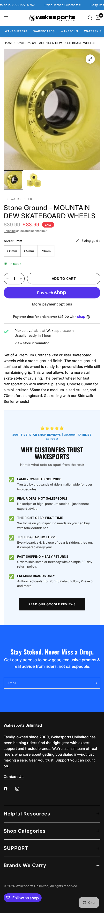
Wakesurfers (16, 31)
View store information (32, 343)
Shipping (9, 231)
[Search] (90, 18)
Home (8, 43)
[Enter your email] (95, 683)
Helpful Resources (27, 814)
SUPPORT (16, 848)
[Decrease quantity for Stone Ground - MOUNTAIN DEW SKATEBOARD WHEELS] (7, 278)
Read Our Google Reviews (52, 604)
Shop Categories (25, 831)
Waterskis (93, 31)
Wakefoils (69, 31)
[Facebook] (9, 789)
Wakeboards (44, 31)
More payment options (52, 304)
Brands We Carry (25, 865)
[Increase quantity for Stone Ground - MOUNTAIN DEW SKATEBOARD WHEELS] (20, 278)
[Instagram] (20, 789)
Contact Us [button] (13, 777)
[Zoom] (90, 59)
